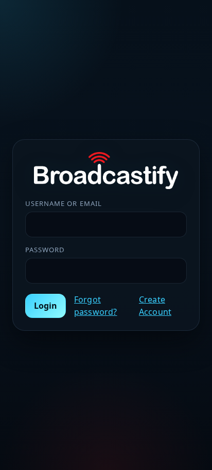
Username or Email (63, 203)
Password (45, 249)
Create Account (155, 305)
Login (45, 305)
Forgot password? (95, 305)
